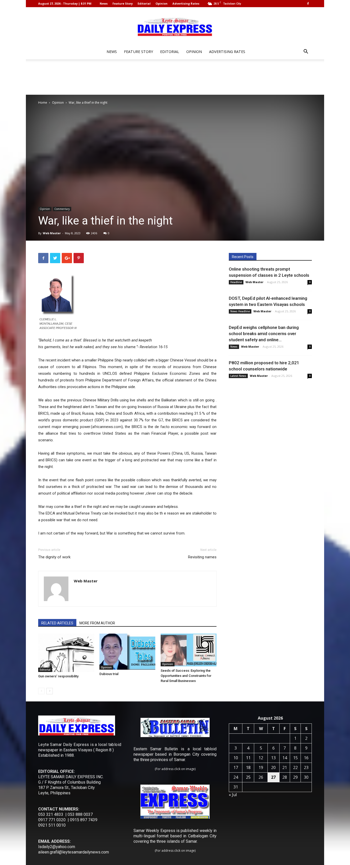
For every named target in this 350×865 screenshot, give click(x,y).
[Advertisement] (175, 77)
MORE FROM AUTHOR (97, 623)
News (104, 3)
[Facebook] (308, 3)
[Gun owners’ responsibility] (66, 653)
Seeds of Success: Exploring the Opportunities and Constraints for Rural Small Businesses (186, 676)
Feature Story (122, 3)
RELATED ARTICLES (57, 623)
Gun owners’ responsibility (58, 676)
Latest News (238, 376)
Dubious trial (108, 674)
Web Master (52, 233)
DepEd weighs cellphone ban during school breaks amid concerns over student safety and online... (264, 333)
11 (248, 758)
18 (248, 767)
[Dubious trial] (127, 652)
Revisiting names (202, 557)
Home (42, 102)
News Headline (240, 311)
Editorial (144, 3)
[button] (306, 52)
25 (248, 777)
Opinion (162, 3)
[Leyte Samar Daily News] (175, 26)
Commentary (62, 209)
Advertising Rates (185, 3)
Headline (236, 282)
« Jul (233, 794)
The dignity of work (54, 557)
